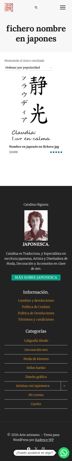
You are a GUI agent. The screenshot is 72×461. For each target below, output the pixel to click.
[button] (63, 452)
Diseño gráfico (36, 377)
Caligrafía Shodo (36, 341)
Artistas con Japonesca (32, 386)
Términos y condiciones (36, 319)
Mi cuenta (36, 395)
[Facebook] (29, 449)
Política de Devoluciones (36, 313)
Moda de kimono (36, 359)
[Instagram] (43, 449)
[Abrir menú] (63, 7)
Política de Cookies (36, 307)
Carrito (36, 404)
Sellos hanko (36, 368)
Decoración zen (36, 350)
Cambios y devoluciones (36, 300)
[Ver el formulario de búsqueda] (36, 7)
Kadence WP (44, 440)
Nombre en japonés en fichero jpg (34, 147)
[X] (36, 449)
